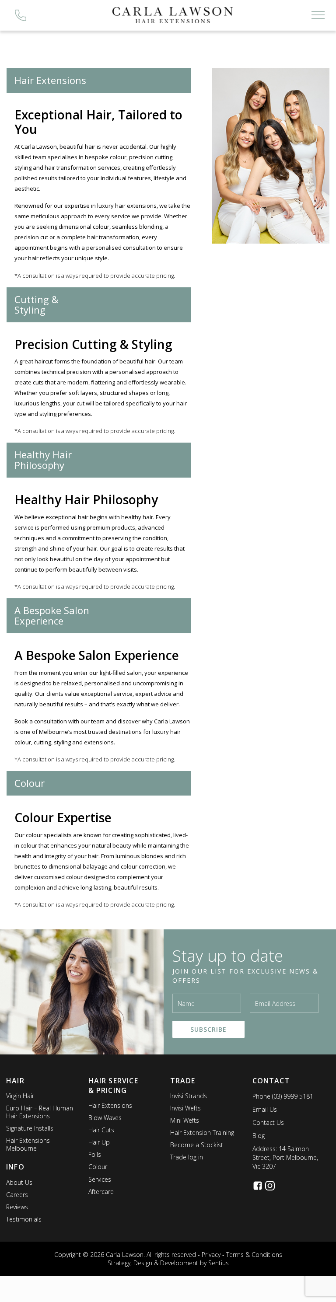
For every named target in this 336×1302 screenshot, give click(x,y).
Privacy (211, 1254)
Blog (258, 1135)
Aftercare (101, 1191)
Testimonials (24, 1219)
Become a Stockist (196, 1145)
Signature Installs (29, 1128)
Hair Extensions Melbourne (28, 1144)
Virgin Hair (20, 1096)
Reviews (17, 1207)
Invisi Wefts (185, 1108)
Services (99, 1179)
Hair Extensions (110, 1105)
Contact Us (268, 1122)
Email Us (264, 1109)
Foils (94, 1154)
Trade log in (186, 1157)
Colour (97, 1166)
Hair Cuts (101, 1130)
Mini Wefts (184, 1120)
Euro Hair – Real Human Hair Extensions (39, 1112)
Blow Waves (105, 1118)
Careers (17, 1194)
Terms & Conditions (254, 1254)
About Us (19, 1182)
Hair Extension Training (202, 1132)
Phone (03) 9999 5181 (282, 1096)
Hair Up (99, 1142)
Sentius (218, 1263)
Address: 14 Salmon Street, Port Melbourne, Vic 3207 (285, 1157)
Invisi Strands (188, 1096)
